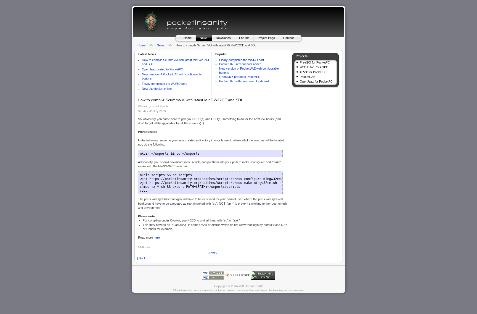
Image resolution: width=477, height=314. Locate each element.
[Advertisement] (316, 109)
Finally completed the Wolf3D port (164, 83)
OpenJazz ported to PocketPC (162, 69)
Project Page (266, 37)
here (157, 237)
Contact (288, 37)
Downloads (223, 37)
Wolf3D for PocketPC (314, 67)
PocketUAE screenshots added (240, 64)
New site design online (157, 88)
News (204, 37)
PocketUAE (307, 76)
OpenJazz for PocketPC (316, 81)
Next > (212, 253)
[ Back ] (142, 258)
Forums (244, 37)
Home (188, 37)
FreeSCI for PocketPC (315, 62)
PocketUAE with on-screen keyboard (244, 81)
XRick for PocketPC (313, 72)
